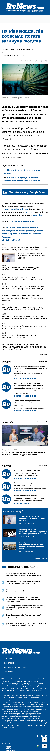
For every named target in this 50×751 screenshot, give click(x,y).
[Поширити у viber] (41, 61)
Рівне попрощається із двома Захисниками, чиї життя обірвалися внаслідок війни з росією (25, 608)
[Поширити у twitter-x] (36, 61)
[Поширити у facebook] (31, 61)
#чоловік (6, 237)
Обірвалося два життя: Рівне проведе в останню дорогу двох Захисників (23, 582)
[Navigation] (44, 18)
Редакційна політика (15, 667)
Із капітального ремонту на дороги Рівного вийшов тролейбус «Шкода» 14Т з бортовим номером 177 (22, 298)
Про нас (8, 658)
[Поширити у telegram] (46, 61)
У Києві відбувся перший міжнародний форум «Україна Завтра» (32, 256)
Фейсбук (37, 215)
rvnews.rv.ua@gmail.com (15, 209)
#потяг (39, 231)
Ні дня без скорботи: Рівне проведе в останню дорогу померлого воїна (24, 327)
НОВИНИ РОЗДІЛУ (40, 559)
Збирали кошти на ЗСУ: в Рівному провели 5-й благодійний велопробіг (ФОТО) (26, 624)
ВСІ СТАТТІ (43, 361)
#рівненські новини (20, 234)
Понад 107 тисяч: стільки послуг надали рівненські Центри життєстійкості (20, 269)
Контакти (9, 663)
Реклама (8, 672)
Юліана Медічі (25, 49)
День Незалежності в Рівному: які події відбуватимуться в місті (23, 616)
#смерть (37, 234)
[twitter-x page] (46, 736)
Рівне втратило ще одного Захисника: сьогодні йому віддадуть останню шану (23, 574)
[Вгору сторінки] (44, 739)
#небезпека (22, 227)
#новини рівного (25, 231)
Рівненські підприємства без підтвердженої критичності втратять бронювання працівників (24, 318)
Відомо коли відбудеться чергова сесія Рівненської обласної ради (20, 336)
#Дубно (11, 227)
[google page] (38, 736)
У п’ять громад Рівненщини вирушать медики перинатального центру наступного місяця (23, 288)
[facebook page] (42, 736)
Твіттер (29, 212)
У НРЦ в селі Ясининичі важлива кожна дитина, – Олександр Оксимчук (23, 453)
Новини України (22, 503)
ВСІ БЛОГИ (43, 465)
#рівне (5, 234)
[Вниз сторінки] (44, 746)
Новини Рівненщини (23, 221)
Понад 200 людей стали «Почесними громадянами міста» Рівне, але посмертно (22, 278)
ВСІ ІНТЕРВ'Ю (42, 421)
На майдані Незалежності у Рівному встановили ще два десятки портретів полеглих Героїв (23, 599)
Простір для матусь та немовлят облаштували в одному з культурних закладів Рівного (24, 248)
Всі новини (42, 354)
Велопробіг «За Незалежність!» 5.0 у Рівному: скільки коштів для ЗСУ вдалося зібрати (23, 308)
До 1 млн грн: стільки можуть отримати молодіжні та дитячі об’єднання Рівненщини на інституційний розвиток (24, 347)
